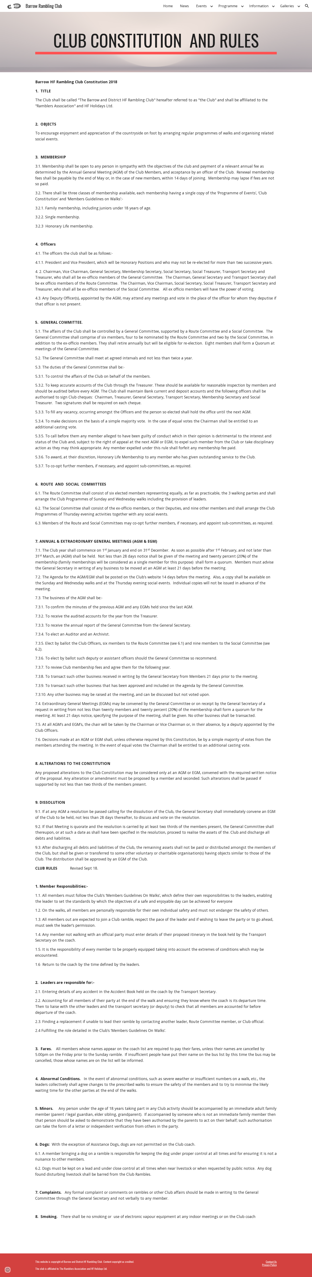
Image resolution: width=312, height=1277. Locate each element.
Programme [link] (228, 6)
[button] (307, 6)
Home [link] (168, 6)
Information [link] (258, 6)
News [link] (184, 6)
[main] (156, 42)
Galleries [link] (287, 6)
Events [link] (201, 6)
